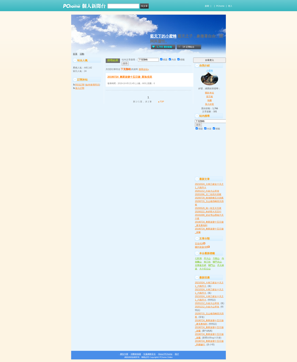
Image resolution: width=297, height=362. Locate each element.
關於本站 (209, 92)
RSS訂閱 (79, 84)
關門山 (211, 265)
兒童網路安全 (149, 354)
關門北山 (217, 262)
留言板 (209, 96)
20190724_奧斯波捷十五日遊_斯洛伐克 (129, 76)
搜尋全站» (144, 69)
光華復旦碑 (200, 265)
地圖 (209, 100)
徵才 (177, 354)
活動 (82, 54)
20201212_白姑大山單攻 (207, 191)
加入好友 (209, 104)
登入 (230, 6)
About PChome (165, 354)
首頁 (75, 54)
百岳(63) (199, 243)
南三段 (207, 262)
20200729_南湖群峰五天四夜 (209, 198)
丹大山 (207, 258)
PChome (220, 6)
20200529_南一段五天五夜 (208, 208)
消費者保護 (136, 354)
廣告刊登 (124, 354)
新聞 (207, 6)
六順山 (216, 258)
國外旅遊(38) (201, 247)
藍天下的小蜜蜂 (163, 36)
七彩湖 (198, 258)
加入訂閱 (79, 88)
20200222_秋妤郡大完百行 (208, 211)
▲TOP (160, 101)
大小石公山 (205, 268)
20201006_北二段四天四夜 (208, 194)
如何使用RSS (92, 84)
